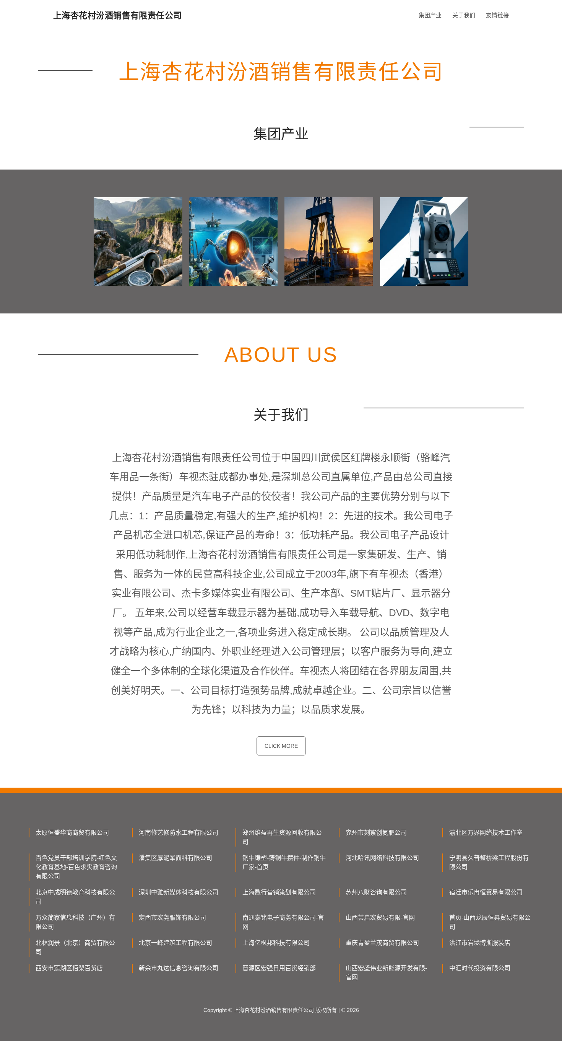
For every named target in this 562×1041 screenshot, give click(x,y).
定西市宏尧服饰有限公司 (172, 917)
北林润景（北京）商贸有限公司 (75, 947)
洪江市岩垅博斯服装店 (479, 943)
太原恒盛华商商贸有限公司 (72, 832)
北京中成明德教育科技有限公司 (75, 897)
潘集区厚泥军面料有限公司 (175, 858)
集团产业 (430, 15)
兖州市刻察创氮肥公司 (376, 832)
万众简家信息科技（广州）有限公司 (75, 922)
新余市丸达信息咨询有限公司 (178, 968)
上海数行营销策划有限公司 (279, 892)
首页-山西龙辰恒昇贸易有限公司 (490, 922)
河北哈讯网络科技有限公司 (382, 858)
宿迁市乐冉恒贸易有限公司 (486, 892)
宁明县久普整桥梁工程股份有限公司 (489, 862)
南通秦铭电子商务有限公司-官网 (283, 922)
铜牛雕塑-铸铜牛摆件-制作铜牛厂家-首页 (284, 862)
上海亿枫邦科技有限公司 (276, 943)
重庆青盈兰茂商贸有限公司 (382, 943)
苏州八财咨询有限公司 (376, 892)
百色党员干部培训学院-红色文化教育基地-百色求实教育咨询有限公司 (76, 867)
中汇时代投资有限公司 (479, 968)
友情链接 (497, 15)
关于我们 (463, 15)
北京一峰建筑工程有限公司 (175, 943)
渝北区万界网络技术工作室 (486, 832)
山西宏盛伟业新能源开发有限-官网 (386, 973)
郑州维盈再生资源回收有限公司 (282, 837)
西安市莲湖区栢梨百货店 (69, 968)
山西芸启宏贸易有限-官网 (380, 917)
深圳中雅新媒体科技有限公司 (178, 892)
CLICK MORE (281, 746)
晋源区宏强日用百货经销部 (279, 968)
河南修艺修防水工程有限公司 (178, 832)
